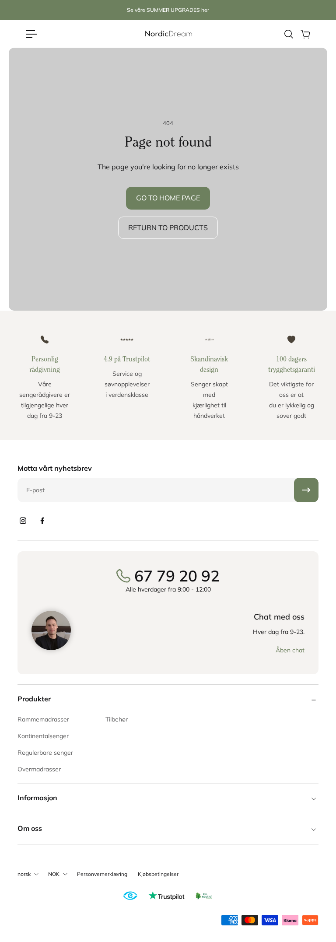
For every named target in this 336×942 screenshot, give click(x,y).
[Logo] (168, 34)
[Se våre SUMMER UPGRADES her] (168, 10)
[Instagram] (22, 520)
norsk (24, 874)
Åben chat (290, 650)
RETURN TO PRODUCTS (168, 227)
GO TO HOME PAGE (168, 197)
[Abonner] (306, 490)
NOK (54, 874)
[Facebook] (42, 520)
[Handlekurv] (305, 34)
